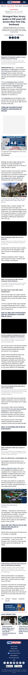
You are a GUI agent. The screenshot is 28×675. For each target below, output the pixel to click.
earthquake (4, 69)
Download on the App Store (9, 666)
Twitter (13, 38)
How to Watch (18, 6)
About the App (14, 646)
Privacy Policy (14, 648)
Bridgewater (16, 85)
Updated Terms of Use (14, 650)
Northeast (4, 73)
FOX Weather (20, 35)
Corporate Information (14, 657)
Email (15, 38)
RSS (23, 663)
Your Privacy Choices (15, 653)
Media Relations (14, 655)
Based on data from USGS (9, 468)
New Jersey (14, 69)
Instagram (11, 663)
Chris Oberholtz (9, 35)
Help (14, 659)
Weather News (10, 6)
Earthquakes (21, 598)
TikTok (20, 663)
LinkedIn (17, 663)
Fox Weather (14, 2)
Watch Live (3, 6)
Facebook (10, 38)
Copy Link (18, 38)
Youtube (14, 663)
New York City (17, 162)
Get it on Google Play (18, 666)
